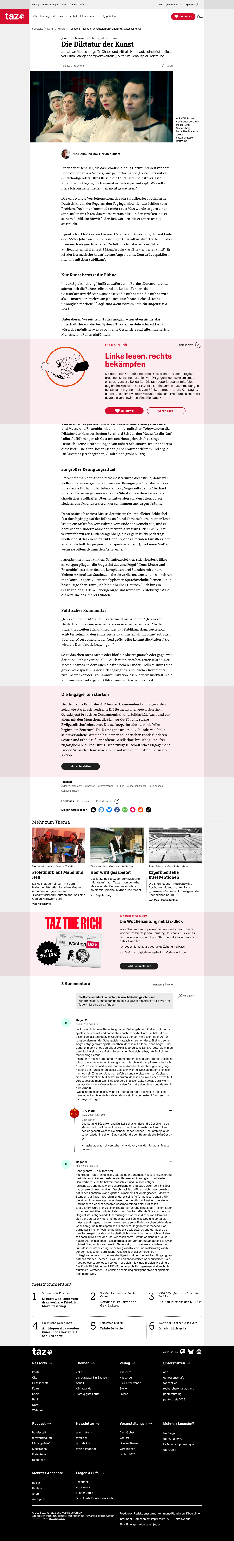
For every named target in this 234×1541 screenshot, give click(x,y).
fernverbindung (42, 1438)
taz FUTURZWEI (173, 1439)
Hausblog (126, 1377)
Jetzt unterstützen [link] (80, 766)
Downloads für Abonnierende (94, 1498)
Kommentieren (85, 801)
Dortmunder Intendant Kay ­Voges (106, 488)
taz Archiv (169, 1450)
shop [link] (64, 4)
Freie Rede (39, 1454)
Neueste (157, 984)
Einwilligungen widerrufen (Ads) (140, 1524)
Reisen (36, 1483)
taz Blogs (169, 1433)
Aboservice (83, 1487)
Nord (35, 1405)
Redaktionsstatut (145, 1513)
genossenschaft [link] (174, 4)
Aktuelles (125, 1372)
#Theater (90, 786)
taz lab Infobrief (86, 1449)
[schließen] (198, 345)
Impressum (158, 1519)
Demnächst (127, 1432)
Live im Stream (129, 1443)
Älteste (169, 984)
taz (42, 1352)
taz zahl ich (170, 1383)
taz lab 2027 (127, 1454)
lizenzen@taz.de (57, 1518)
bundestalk (39, 1432)
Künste (61, 29)
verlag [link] (35, 4)
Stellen (124, 1388)
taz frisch (82, 1438)
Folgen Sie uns (170, 1352)
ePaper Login (84, 1493)
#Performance (106, 786)
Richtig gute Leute (88, 1394)
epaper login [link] (192, 4)
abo (165, 1372)
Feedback (82, 1482)
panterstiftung (172, 1394)
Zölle (79, 1372)
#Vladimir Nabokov (71, 786)
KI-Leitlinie (193, 1513)
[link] (35, 16)
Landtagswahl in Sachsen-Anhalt (92, 1380)
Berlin (36, 1399)
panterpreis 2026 (174, 1399)
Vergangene (127, 1449)
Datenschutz (142, 1519)
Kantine (37, 1488)
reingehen (38, 1460)
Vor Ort (124, 1438)
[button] (200, 16)
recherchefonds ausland (178, 1388)
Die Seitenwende (130, 1383)
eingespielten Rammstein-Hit (120, 634)
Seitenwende (182, 1519)
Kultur (50, 29)
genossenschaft (173, 1377)
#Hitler (120, 786)
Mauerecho (39, 1449)
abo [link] (161, 4)
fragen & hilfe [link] (77, 4)
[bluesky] (191, 1353)
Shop (35, 1494)
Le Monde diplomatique (178, 1444)
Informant (126, 1519)
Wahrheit (38, 1410)
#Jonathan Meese (137, 786)
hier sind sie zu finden (101, 1004)
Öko (34, 1377)
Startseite (37, 29)
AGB (170, 1519)
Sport (35, 1394)
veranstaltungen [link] (50, 4)
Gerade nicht (186, 344)
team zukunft (84, 1432)
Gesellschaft (40, 1383)
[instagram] (199, 1353)
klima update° (41, 1443)
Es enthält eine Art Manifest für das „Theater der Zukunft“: (120, 249)
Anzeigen (38, 1499)
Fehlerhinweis (104, 801)
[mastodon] (183, 1353)
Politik (36, 1372)
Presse (124, 1394)
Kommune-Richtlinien (171, 1513)
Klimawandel (84, 1388)
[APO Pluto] (74, 1113)
